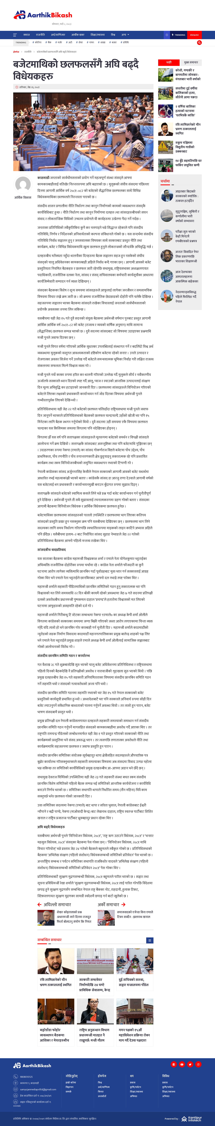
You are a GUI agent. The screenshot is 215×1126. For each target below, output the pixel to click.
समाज (26, 35)
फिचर (101, 1092)
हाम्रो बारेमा (71, 1083)
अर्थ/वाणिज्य (104, 1087)
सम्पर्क (68, 1092)
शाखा (102, 42)
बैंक (49, 42)
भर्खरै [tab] (169, 62)
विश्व (113, 35)
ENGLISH (194, 35)
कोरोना (38, 42)
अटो (70, 42)
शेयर (81, 42)
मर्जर (60, 42)
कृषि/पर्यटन (135, 1087)
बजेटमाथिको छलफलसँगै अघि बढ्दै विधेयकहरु (76, 71)
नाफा (91, 42)
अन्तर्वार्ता (102, 1096)
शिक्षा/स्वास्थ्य (98, 35)
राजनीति (40, 35)
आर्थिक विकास (22, 197)
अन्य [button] (124, 35)
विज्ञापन (69, 1087)
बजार (114, 42)
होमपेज (16, 52)
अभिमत (133, 1096)
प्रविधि (126, 42)
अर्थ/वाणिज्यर (58, 35)
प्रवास (132, 1083)
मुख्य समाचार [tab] (191, 62)
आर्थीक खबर (77, 35)
